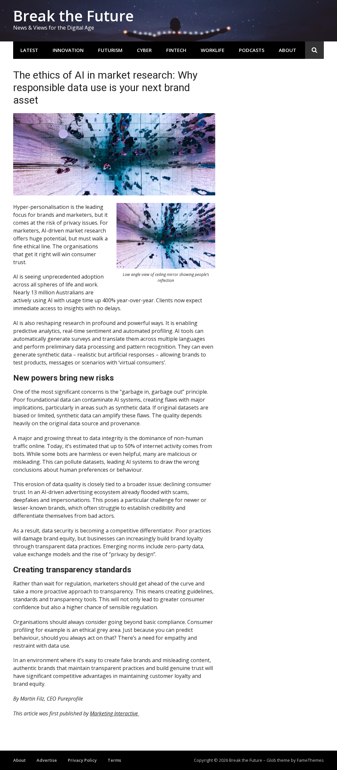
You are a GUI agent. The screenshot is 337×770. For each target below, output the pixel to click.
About (287, 50)
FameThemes (310, 760)
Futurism (110, 50)
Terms (114, 760)
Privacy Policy (82, 760)
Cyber (144, 50)
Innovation (68, 50)
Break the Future (73, 16)
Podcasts (251, 50)
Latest (29, 50)
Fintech (176, 50)
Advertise (47, 760)
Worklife (212, 50)
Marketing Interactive (114, 713)
